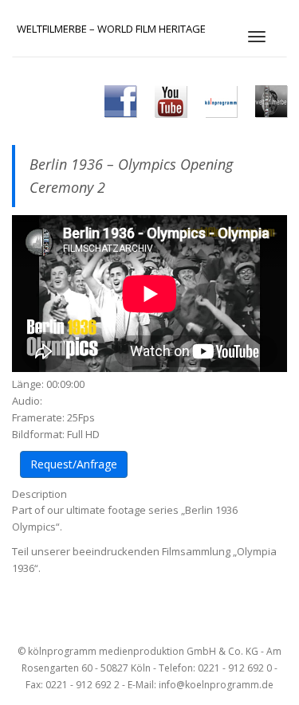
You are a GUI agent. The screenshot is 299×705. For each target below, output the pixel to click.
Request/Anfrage (73, 464)
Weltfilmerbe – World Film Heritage (111, 29)
